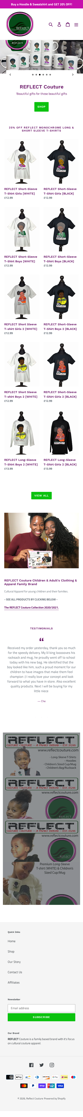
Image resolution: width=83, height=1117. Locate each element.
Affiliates (13, 982)
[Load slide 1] (33, 75)
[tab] (36, 717)
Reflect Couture (34, 1098)
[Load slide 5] (47, 75)
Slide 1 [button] (36, 717)
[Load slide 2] (36, 75)
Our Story (14, 961)
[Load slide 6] (50, 75)
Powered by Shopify (54, 1098)
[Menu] (76, 24)
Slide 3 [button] (47, 717)
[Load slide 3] (40, 75)
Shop (11, 951)
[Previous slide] (10, 74)
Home (11, 941)
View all (41, 495)
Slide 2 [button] (41, 717)
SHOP (41, 106)
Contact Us (15, 972)
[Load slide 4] (43, 75)
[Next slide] (73, 74)
